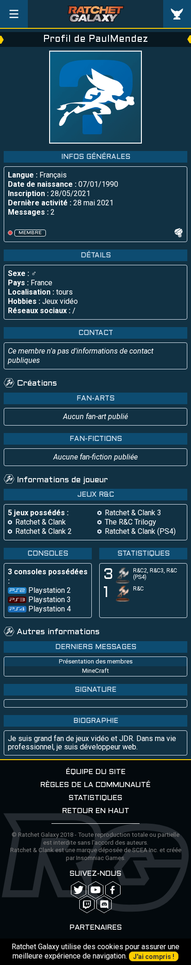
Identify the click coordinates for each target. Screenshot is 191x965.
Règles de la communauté (95, 784)
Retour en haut (95, 810)
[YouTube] (95, 890)
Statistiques (95, 797)
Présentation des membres (96, 661)
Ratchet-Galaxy (95, 14)
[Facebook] (113, 890)
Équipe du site (96, 771)
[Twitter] (78, 890)
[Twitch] (87, 904)
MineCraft (95, 670)
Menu (14, 14)
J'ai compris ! (153, 956)
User (177, 14)
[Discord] (104, 904)
